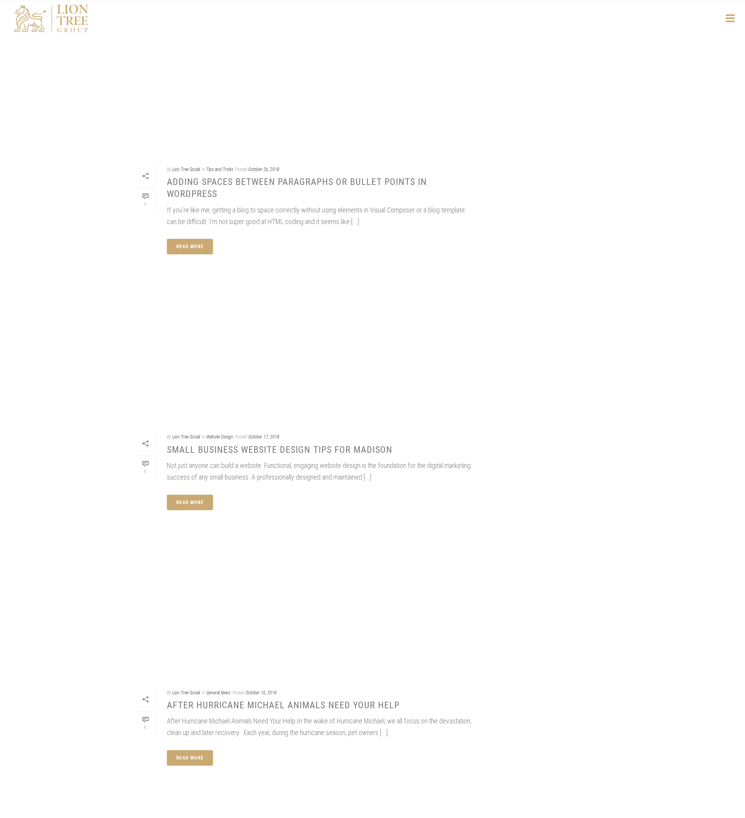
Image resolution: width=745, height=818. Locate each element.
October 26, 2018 (263, 169)
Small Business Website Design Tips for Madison (279, 449)
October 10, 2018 (261, 692)
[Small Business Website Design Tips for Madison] (304, 355)
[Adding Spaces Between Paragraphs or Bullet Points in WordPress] (304, 87)
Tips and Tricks (219, 169)
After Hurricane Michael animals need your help (283, 705)
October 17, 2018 (263, 437)
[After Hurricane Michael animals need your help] (304, 611)
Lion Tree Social (186, 169)
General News (218, 692)
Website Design (219, 437)
